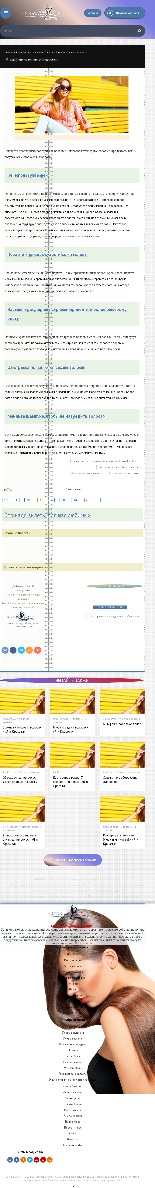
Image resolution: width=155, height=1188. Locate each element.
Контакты (72, 1139)
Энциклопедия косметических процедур (73, 1079)
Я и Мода (72, 954)
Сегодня (93, 13)
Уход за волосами (73, 1032)
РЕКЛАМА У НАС (72, 1013)
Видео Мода (73, 1121)
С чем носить (73, 983)
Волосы (12, 603)
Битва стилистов (72, 1001)
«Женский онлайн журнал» (21, 52)
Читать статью (84, 943)
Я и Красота (72, 1027)
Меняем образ (73, 1068)
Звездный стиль (73, 966)
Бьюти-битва (72, 1056)
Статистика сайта (72, 1145)
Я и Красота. (46, 52)
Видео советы (72, 1110)
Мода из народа (73, 972)
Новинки (72, 1050)
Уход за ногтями (73, 1038)
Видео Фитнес (72, 1127)
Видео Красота (73, 1116)
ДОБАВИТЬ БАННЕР (110, 607)
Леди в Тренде (72, 995)
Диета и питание (72, 1092)
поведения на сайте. (95, 473)
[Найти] (139, 31)
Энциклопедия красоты (72, 1073)
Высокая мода (72, 960)
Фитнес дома (73, 1098)
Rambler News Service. (128, 461)
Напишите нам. (131, 473)
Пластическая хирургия (72, 1044)
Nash (27, 590)
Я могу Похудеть (72, 1086)
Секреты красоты (72, 1007)
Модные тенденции (73, 977)
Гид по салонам (72, 1062)
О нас (72, 1133)
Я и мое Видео (73, 1104)
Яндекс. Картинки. (129, 467)
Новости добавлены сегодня (75, 860)
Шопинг (73, 989)
